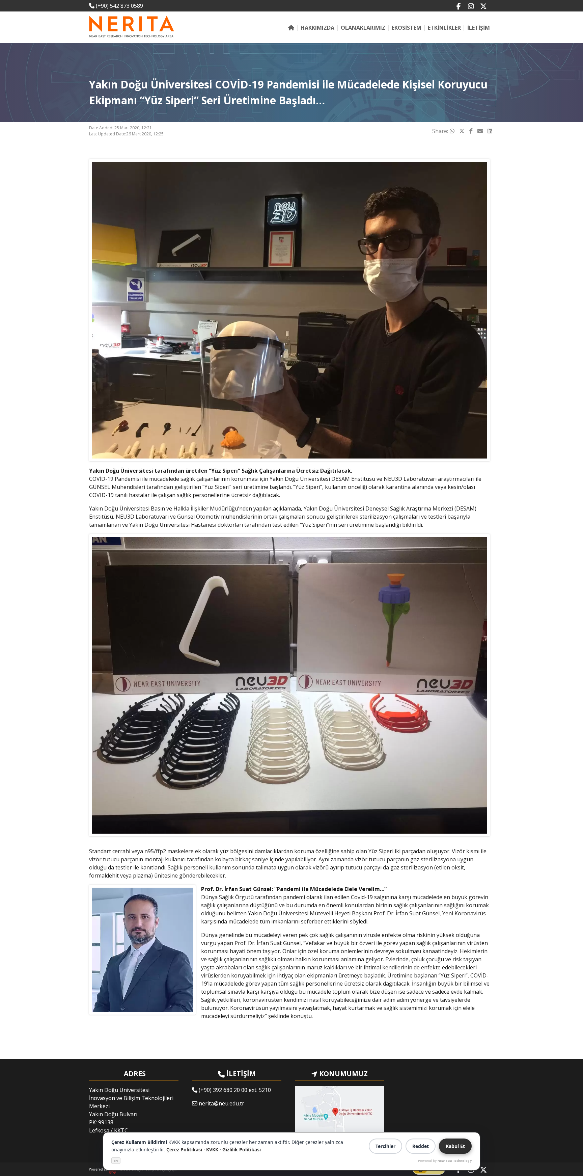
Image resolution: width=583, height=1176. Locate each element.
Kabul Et (455, 1146)
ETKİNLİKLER (444, 27)
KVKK (212, 1149)
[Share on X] (461, 131)
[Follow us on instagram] (471, 6)
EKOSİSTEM (406, 27)
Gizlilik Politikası (241, 1149)
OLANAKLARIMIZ (363, 27)
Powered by (445, 1160)
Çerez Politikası (184, 1149)
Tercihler (385, 1146)
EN (116, 1160)
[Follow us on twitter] (484, 6)
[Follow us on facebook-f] (459, 6)
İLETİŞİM (478, 27)
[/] (291, 28)
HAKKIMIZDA (317, 27)
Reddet (420, 1146)
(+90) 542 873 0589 (118, 5)
